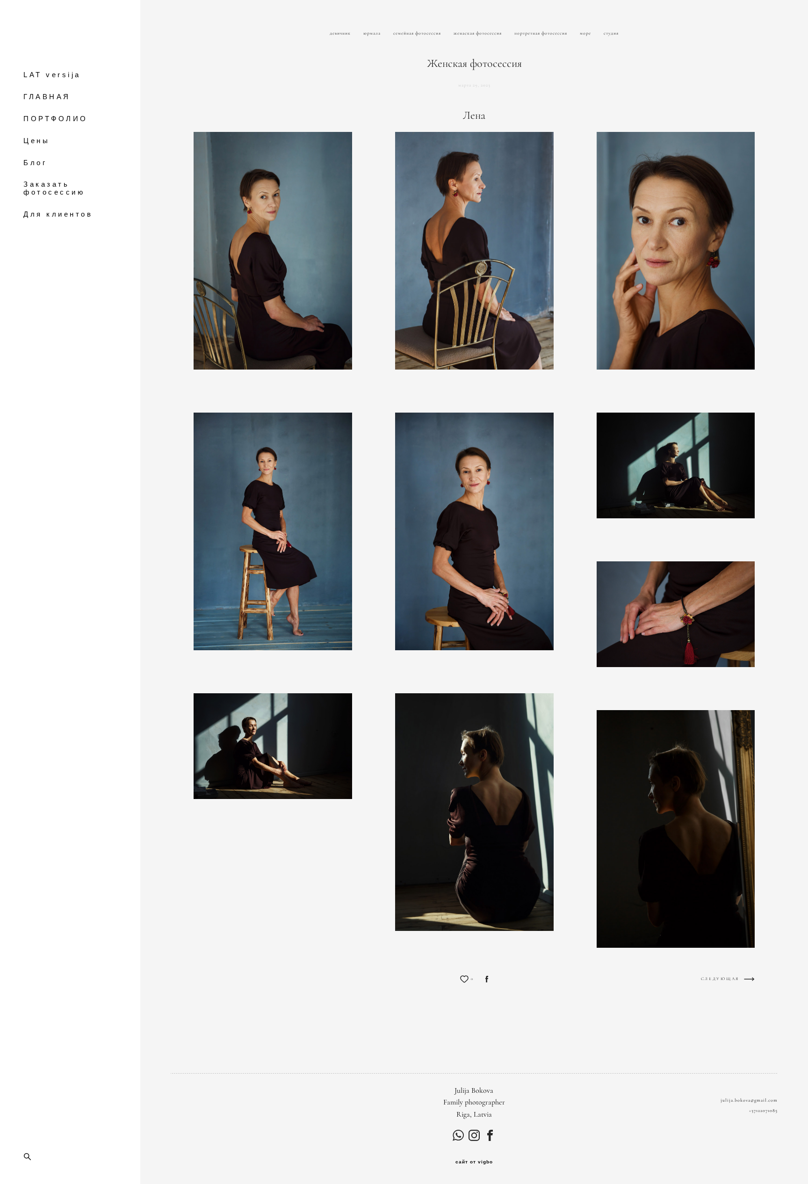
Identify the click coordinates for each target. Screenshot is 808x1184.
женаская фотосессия (478, 33)
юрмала (372, 33)
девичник (341, 33)
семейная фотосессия (417, 33)
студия (611, 33)
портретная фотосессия (541, 33)
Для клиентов (58, 214)
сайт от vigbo (474, 1162)
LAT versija (52, 75)
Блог (35, 163)
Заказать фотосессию (54, 188)
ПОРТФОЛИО (55, 119)
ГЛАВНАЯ (47, 97)
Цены (36, 141)
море (586, 33)
